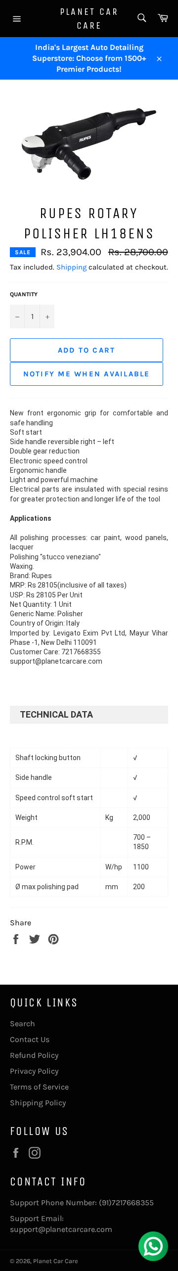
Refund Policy (34, 1055)
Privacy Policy (34, 1071)
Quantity (24, 294)
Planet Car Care (89, 18)
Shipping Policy (38, 1102)
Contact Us (29, 1039)
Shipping (71, 267)
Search (22, 1023)
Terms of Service (39, 1086)
